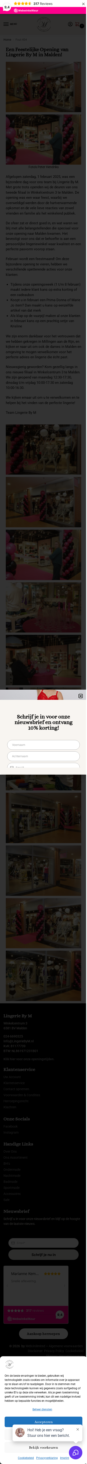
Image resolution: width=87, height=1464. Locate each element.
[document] (43, 732)
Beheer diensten (42, 1409)
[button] (80, 696)
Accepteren (44, 1422)
